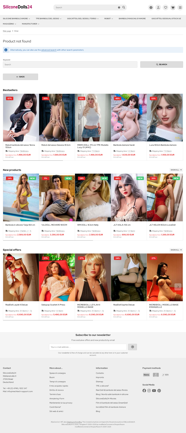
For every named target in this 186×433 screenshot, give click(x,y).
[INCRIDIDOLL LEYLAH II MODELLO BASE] (93, 277)
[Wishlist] (165, 7)
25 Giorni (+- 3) (26, 311)
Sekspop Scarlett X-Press (53, 305)
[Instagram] (149, 390)
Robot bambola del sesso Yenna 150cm (20, 146)
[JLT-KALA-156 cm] (129, 197)
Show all (175, 170)
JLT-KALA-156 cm (121, 225)
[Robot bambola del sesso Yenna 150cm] (21, 117)
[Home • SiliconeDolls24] (17, 10)
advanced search (49, 50)
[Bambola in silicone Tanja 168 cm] (21, 197)
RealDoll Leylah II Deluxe (16, 305)
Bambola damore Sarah (124, 145)
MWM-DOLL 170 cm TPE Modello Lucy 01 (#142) (92, 146)
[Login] (158, 7)
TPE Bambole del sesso (47, 18)
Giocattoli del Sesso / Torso (81, 18)
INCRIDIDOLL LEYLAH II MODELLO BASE (88, 306)
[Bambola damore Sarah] (129, 117)
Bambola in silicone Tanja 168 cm (20, 225)
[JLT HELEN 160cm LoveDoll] (165, 197)
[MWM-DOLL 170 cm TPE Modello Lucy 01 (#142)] (93, 117)
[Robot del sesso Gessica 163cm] (57, 117)
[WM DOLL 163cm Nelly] (93, 197)
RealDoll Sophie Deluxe (124, 305)
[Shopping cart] (173, 7)
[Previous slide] (8, 127)
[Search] (124, 7)
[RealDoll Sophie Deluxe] (129, 277)
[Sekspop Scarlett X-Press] (57, 277)
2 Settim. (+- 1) (25, 231)
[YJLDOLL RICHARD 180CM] (57, 197)
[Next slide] (177, 127)
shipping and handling (74, 422)
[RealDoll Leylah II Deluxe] (21, 277)
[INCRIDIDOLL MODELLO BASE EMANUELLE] (165, 277)
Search (162, 64)
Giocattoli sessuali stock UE (166, 18)
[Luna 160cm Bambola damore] (165, 117)
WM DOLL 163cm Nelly (88, 225)
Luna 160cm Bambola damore (162, 145)
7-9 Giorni (95, 151)
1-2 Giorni (131, 151)
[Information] (119, 7)
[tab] (33, 162)
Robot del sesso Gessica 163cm (55, 145)
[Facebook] (144, 390)
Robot (107, 18)
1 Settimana (24, 151)
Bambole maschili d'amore (132, 18)
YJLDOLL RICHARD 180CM (54, 225)
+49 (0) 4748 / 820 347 (16, 388)
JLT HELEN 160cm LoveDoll (162, 225)
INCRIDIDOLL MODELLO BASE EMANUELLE (164, 306)
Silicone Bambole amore (15, 18)
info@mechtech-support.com (20, 391)
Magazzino (8, 24)
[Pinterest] (159, 390)
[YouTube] (154, 390)
